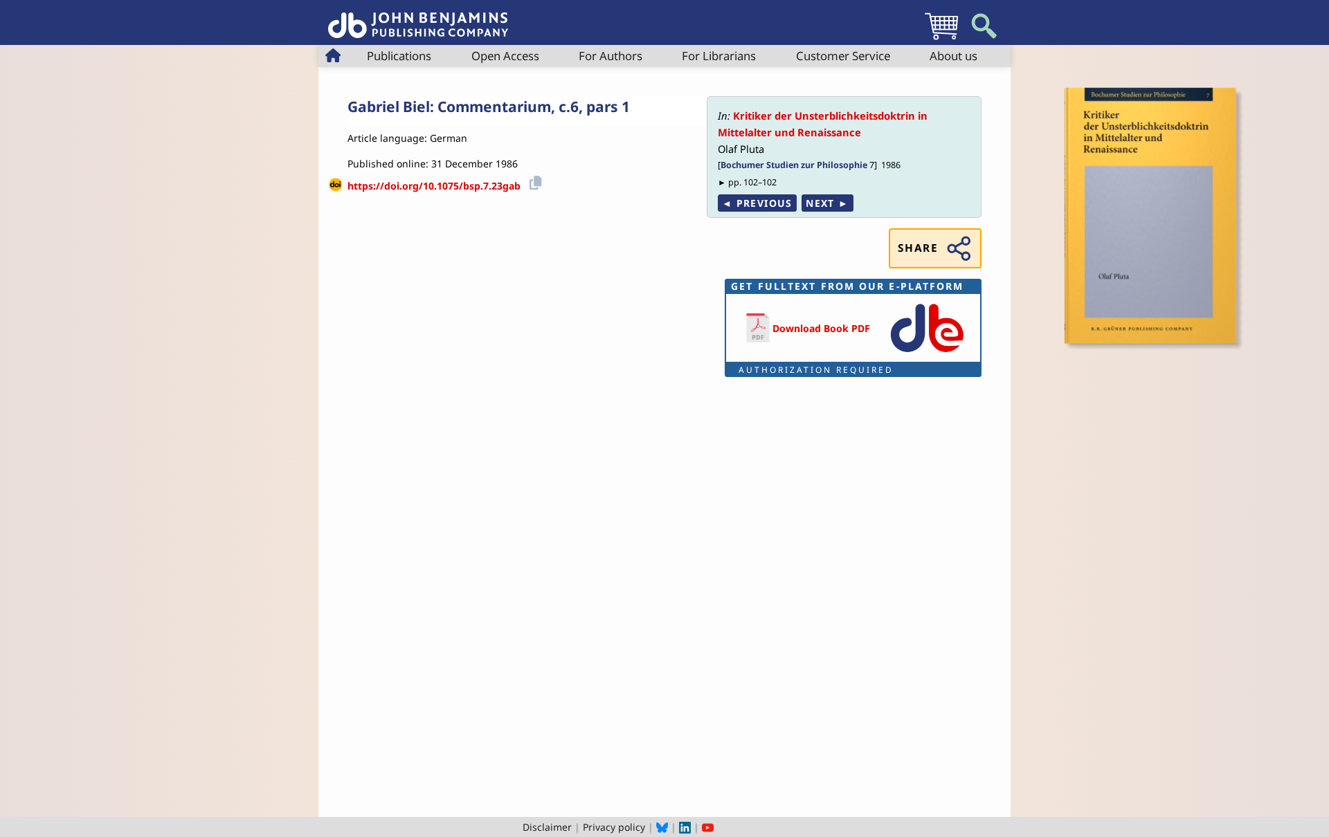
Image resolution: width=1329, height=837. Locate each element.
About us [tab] (953, 56)
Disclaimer (547, 827)
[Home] (418, 17)
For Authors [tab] (610, 56)
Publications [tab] (399, 56)
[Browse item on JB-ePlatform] (927, 353)
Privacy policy (614, 827)
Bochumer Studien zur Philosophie (794, 165)
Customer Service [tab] (843, 56)
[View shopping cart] (941, 39)
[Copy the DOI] (533, 181)
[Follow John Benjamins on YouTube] (708, 827)
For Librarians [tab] (719, 56)
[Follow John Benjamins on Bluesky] (662, 827)
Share (918, 248)
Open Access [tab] (505, 56)
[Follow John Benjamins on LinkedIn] (685, 827)
